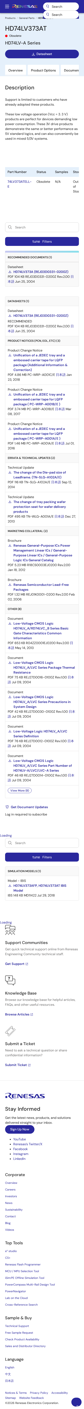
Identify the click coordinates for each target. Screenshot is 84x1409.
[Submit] (47, 14)
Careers (10, 1189)
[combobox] (61, 15)
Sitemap (10, 1398)
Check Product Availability (22, 1339)
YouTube (19, 1139)
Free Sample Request (19, 1332)
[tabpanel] (42, 1002)
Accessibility (59, 1393)
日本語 (9, 1381)
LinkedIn (19, 1159)
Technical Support (17, 1326)
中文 (8, 1374)
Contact (10, 1216)
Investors (11, 1196)
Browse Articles (17, 1014)
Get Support (14, 964)
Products (10, 18)
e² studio (11, 1251)
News (8, 1203)
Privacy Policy (39, 1393)
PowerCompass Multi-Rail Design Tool (30, 1284)
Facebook (20, 1149)
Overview (11, 1183)
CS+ (7, 1258)
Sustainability (14, 1209)
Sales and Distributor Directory (25, 1346)
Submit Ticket (16, 1065)
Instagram (20, 1154)
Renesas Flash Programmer (23, 1264)
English (9, 1367)
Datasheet (44, 54)
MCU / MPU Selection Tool (22, 1271)
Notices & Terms (16, 1393)
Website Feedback (31, 1398)
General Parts (26, 18)
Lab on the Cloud (16, 1298)
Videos (9, 1230)
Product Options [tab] (43, 70)
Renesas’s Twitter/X (27, 1144)
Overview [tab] (15, 70)
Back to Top (79, 1406)
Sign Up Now (19, 1129)
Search (61, 6)
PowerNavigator (15, 1291)
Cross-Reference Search (21, 1304)
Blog (8, 1223)
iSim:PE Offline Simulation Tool (24, 1278)
